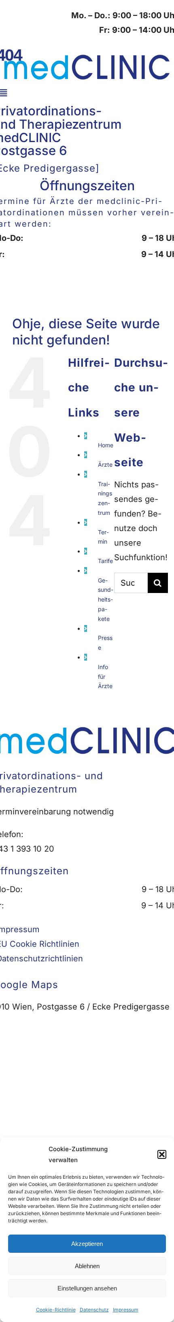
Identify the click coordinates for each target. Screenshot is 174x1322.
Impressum (125, 1310)
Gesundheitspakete (105, 599)
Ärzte (105, 464)
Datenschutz (94, 1310)
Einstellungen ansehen (87, 1288)
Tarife (105, 560)
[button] (162, 1154)
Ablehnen (87, 1265)
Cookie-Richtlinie (56, 1310)
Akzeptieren (87, 1243)
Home (105, 445)
